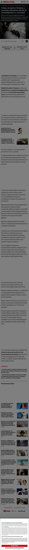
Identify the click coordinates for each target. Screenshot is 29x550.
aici (14, 531)
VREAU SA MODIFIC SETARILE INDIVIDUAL (14, 547)
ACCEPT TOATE (14, 545)
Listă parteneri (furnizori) (4, 543)
